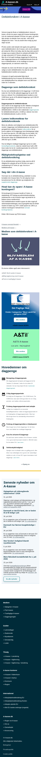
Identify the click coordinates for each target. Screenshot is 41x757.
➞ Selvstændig (8, 640)
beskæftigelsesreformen (18, 566)
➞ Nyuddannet (8, 636)
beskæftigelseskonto (9, 146)
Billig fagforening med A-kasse (13, 276)
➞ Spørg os (25, 464)
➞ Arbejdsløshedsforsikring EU (13, 697)
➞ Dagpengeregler (9, 617)
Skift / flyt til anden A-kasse (12, 273)
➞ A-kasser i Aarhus (10, 678)
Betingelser (7, 745)
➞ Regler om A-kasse (10, 721)
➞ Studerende (8, 633)
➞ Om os (6, 724)
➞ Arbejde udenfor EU (10, 704)
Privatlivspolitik (8, 749)
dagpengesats (34, 110)
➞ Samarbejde (8, 727)
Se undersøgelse (31, 521)
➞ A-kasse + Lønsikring (11, 656)
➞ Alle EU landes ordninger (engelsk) (15, 707)
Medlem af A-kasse (8, 228)
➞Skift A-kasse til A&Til (20, 357)
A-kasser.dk (9, 3)
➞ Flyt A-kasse (8, 610)
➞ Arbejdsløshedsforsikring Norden (15, 701)
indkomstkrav (26, 129)
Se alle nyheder (11, 579)
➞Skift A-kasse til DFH (21, 325)
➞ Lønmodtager (8, 630)
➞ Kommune (7, 681)
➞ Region (6, 684)
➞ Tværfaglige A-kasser (11, 613)
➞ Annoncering (8, 730)
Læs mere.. (20, 442)
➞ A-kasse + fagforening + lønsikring (15, 663)
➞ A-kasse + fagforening (11, 659)
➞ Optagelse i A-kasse (10, 607)
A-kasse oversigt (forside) (10, 224)
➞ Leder (6, 643)
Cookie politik (7, 754)
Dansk (29, 4)
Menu (36, 4)
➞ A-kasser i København (11, 674)
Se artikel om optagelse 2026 (19, 506)
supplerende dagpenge (9, 182)
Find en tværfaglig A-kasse (12, 279)
